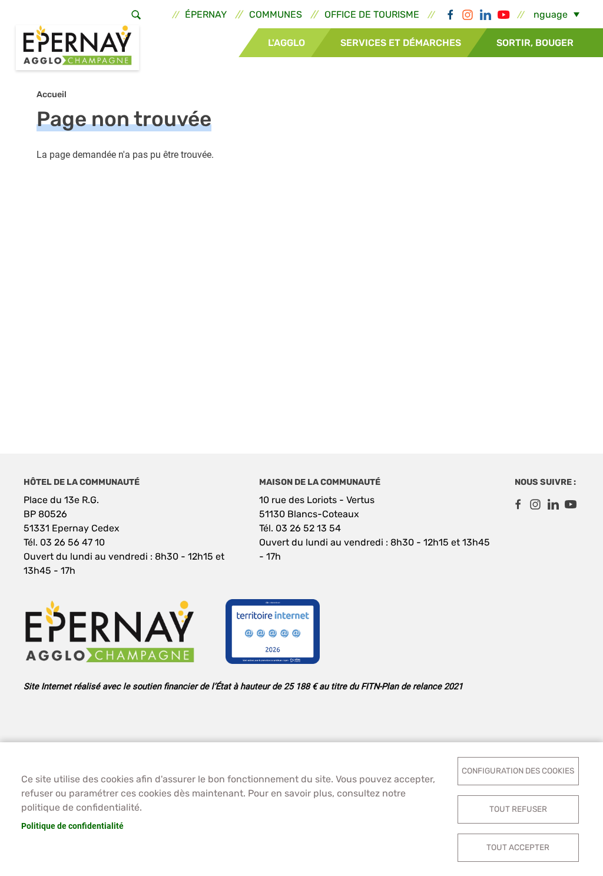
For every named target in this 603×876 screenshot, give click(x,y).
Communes (275, 14)
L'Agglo (286, 42)
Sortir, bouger (535, 42)
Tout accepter (517, 847)
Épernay (206, 14)
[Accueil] (77, 48)
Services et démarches (400, 42)
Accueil (52, 95)
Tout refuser (518, 809)
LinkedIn (485, 15)
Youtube (503, 15)
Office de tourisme (371, 14)
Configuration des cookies (518, 770)
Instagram (467, 15)
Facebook (450, 15)
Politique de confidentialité (72, 826)
